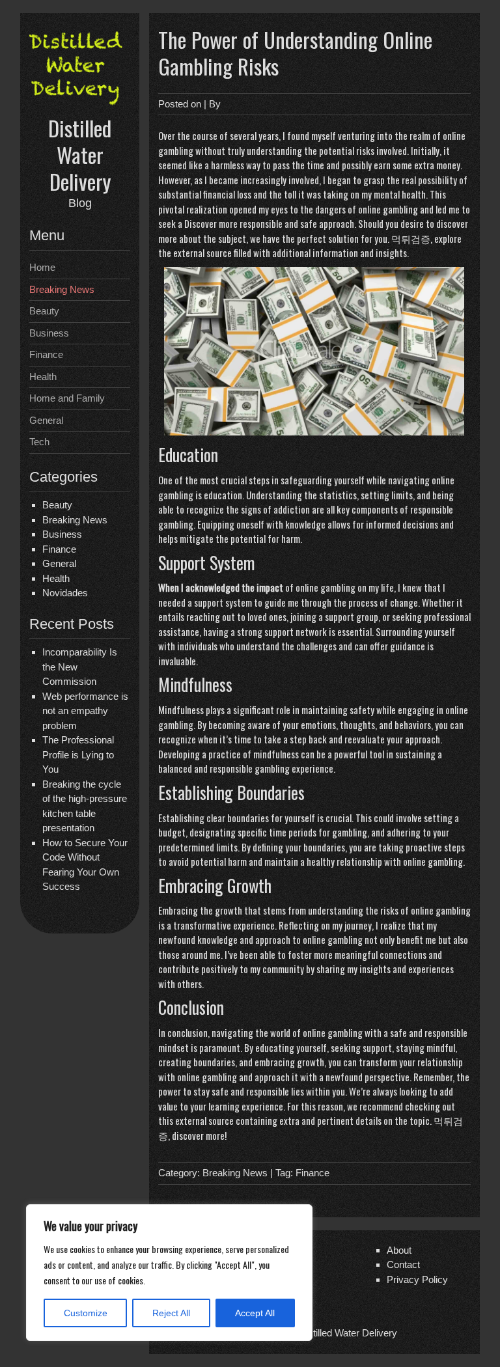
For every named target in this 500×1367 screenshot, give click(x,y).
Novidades (65, 592)
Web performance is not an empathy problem (85, 711)
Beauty (44, 310)
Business (49, 332)
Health (43, 376)
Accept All (255, 1313)
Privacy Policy (417, 1279)
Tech (39, 441)
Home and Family (67, 398)
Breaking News (61, 289)
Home (42, 267)
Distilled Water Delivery (79, 155)
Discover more (211, 223)
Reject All (171, 1313)
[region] (169, 1272)
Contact (403, 1264)
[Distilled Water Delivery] (79, 106)
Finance (46, 354)
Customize (85, 1313)
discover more (198, 1135)
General (46, 420)
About (399, 1250)
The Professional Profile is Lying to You (78, 754)
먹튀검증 (410, 238)
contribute (178, 968)
